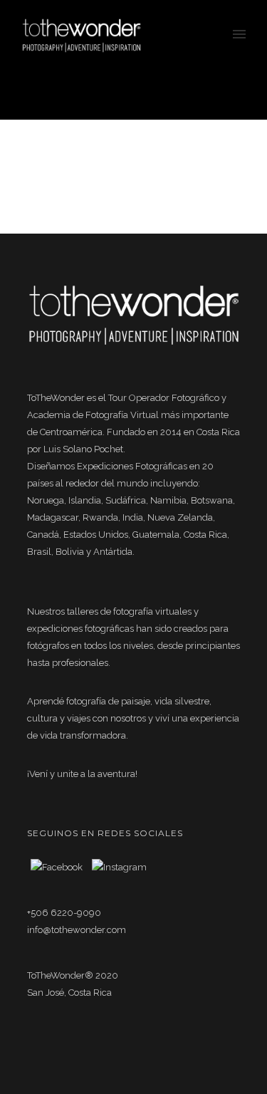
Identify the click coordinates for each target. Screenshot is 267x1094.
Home (166, 85)
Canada (200, 85)
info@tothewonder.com (76, 929)
